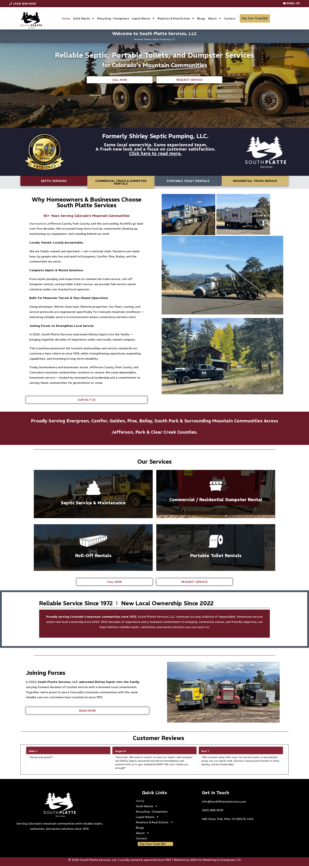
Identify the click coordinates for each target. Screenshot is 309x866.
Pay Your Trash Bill (255, 18)
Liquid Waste (141, 18)
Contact (229, 18)
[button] (26, 759)
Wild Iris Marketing (203, 860)
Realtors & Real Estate (174, 18)
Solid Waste (81, 18)
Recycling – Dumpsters (113, 18)
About (212, 18)
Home (66, 18)
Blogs (201, 18)
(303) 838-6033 (212, 810)
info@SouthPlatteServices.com (224, 801)
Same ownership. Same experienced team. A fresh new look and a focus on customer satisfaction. (155, 147)
